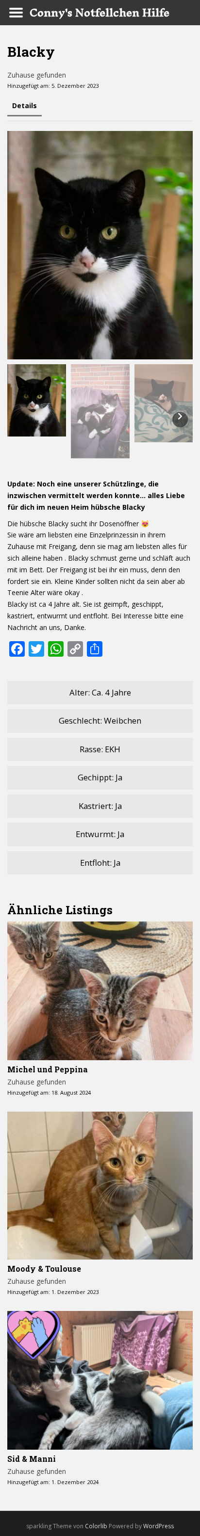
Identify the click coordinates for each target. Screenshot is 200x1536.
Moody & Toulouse (44, 1268)
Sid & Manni (31, 1459)
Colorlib (96, 1526)
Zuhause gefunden (36, 75)
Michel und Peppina (47, 1069)
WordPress (158, 1526)
